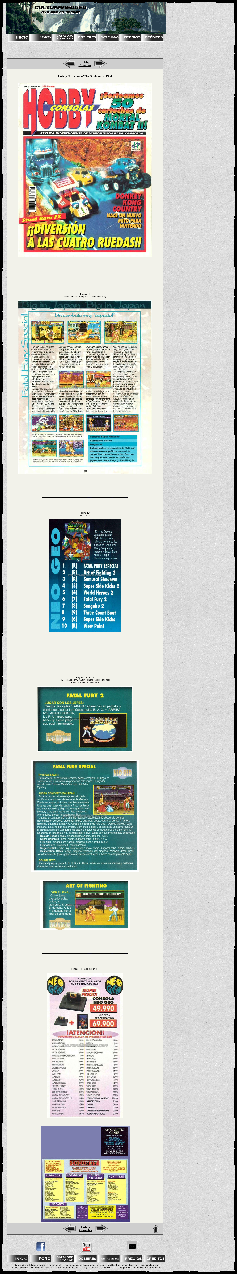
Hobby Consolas (85, 64)
